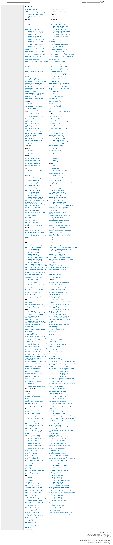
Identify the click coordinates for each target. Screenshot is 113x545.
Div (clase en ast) (53, 264)
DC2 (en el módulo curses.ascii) (33, 160)
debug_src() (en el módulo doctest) (34, 209)
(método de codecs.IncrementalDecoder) (38, 257)
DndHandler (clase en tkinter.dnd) (57, 294)
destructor (51, 41)
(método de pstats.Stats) (58, 489)
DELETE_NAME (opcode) (31, 457)
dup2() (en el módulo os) (55, 507)
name (53, 39)
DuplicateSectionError (54, 510)
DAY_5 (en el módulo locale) (32, 126)
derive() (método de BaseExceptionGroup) (35, 517)
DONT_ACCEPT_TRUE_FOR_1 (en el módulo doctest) (62, 420)
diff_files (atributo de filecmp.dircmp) (58, 121)
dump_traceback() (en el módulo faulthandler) (60, 490)
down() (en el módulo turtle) (56, 452)
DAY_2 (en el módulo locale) (32, 121)
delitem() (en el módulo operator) (33, 485)
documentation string (54, 358)
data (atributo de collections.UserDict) (34, 29)
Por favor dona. (108, 540)
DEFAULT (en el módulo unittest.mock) (35, 317)
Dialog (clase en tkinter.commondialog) (59, 83)
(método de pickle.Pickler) (58, 482)
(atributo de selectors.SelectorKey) (36, 38)
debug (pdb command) (31, 188)
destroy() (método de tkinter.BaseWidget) (59, 24)
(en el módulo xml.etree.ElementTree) (61, 480)
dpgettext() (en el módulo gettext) (57, 453)
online (53, 356)
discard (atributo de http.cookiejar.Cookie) (59, 219)
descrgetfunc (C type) (30, 520)
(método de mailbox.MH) (58, 222)
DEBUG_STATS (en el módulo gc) (33, 210)
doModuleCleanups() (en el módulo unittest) (60, 406)
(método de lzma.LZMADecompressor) (37, 286)
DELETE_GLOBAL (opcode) (32, 455)
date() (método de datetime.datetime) (34, 93)
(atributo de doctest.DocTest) (59, 333)
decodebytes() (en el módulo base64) (34, 271)
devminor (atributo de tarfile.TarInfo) (58, 66)
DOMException (53, 405)
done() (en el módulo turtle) (56, 410)
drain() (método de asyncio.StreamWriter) (59, 455)
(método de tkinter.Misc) (58, 27)
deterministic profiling (54, 59)
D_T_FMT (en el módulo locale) (32, 11)
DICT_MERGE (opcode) (55, 106)
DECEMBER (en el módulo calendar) (34, 225)
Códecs (30, 244)
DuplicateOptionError (54, 509)
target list (30, 480)
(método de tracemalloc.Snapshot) (60, 485)
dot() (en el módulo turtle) (55, 433)
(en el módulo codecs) (33, 249)
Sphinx (108, 543)
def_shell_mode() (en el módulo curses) (35, 307)
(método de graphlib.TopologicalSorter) (62, 416)
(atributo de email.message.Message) (37, 386)
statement (30, 301)
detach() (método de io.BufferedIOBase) (59, 44)
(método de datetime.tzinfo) (59, 467)
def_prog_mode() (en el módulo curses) (35, 306)
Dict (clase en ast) (53, 98)
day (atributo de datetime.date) (33, 115)
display (53, 93)
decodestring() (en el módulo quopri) (34, 274)
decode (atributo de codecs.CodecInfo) (35, 245)
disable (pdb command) (55, 195)
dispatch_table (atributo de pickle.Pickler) (59, 235)
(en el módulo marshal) (57, 475)
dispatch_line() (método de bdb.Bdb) (58, 232)
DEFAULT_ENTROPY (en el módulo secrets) (36, 328)
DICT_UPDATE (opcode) (55, 108)
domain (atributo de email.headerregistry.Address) (61, 368)
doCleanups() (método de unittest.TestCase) (60, 328)
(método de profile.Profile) (58, 204)
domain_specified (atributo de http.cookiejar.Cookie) (62, 383)
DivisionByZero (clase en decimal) (57, 271)
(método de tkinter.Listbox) (35, 442)
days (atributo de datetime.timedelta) (34, 138)
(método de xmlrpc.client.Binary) (36, 260)
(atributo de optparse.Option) (35, 314)
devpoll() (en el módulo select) (56, 71)
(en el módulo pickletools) (58, 190)
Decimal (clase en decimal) (32, 230)
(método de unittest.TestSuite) (35, 198)
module (30, 74)
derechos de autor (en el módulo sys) (34, 515)
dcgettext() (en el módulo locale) (33, 165)
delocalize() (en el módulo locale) (33, 490)
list (52, 242)
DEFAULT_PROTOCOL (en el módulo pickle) (36, 348)
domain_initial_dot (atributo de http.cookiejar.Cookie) (62, 378)
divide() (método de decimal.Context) (58, 266)
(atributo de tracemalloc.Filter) (59, 374)
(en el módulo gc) (56, 198)
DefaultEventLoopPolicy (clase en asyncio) (36, 361)
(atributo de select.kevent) (34, 36)
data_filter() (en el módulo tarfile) (33, 56)
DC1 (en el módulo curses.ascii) (33, 158)
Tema (80, 1)
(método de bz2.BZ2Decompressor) (37, 284)
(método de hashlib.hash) (58, 136)
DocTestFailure (53, 341)
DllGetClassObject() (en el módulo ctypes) (59, 289)
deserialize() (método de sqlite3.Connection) (60, 12)
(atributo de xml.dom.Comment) (36, 41)
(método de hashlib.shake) (58, 138)
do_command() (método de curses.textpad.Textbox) (62, 301)
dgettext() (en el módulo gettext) (57, 74)
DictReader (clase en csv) (55, 116)
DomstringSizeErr (53, 408)
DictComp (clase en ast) (55, 110)
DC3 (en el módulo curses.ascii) (33, 162)
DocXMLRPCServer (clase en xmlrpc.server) (60, 364)
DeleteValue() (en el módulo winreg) (34, 473)
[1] (32, 150)
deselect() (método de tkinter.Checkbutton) (60, 9)
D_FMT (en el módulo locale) (32, 9)
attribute (30, 477)
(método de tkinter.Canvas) (35, 438)
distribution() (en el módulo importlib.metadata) (61, 259)
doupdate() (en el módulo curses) (57, 448)
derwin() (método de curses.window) (34, 519)
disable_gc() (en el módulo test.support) (59, 207)
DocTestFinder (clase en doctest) (57, 343)
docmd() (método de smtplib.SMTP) (58, 329)
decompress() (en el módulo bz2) (33, 277)
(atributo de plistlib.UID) (34, 34)
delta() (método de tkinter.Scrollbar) (34, 494)
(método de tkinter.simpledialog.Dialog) (62, 31)
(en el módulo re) (32, 187)
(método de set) (56, 126)
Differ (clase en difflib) (54, 123)
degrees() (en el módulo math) (32, 403)
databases (27, 68)
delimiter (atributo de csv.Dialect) (33, 483)
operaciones (55, 16)
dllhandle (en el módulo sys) (56, 291)
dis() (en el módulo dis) (55, 188)
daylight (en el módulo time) (32, 135)
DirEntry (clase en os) (54, 172)
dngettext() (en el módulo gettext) (57, 296)
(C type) (54, 43)
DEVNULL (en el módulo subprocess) (58, 69)
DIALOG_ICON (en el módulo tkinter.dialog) (60, 88)
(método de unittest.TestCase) (35, 197)
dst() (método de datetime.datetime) (58, 462)
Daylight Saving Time (30, 136)
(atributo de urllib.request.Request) (36, 39)
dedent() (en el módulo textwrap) (33, 296)
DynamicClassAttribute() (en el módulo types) (60, 514)
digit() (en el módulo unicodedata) (57, 143)
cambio (54, 157)
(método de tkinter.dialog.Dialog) (60, 26)
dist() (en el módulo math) (55, 252)
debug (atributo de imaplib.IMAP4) (34, 178)
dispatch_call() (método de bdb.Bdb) (58, 229)
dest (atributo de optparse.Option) (57, 22)
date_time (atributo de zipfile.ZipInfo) (34, 95)
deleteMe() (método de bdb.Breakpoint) (35, 472)
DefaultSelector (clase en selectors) (34, 373)
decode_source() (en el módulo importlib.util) (36, 269)
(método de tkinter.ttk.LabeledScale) (61, 34)
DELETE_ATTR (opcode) (31, 450)
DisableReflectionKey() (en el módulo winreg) (60, 215)
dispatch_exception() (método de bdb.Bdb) (60, 230)
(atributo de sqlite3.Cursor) (35, 525)
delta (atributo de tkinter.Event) (33, 492)
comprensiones (55, 91)
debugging (28, 217)
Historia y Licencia (99, 537)
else (29, 21)
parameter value (32, 311)
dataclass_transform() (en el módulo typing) (36, 71)
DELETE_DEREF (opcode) (31, 452)
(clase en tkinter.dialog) (57, 84)
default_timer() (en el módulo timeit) (34, 353)
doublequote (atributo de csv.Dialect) (58, 438)
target (29, 478)
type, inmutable (32, 27)
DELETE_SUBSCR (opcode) (32, 458)
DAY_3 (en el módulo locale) (32, 123)
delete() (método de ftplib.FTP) (33, 435)
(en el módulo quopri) (33, 250)
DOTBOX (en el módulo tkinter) (57, 437)
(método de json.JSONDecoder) (36, 259)
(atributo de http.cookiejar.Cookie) (60, 369)
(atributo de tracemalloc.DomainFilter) (61, 373)
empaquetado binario (33, 113)
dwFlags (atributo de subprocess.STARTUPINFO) (61, 512)
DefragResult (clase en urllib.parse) (34, 400)
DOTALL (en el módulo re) (55, 435)
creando (54, 160)
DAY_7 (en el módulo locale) (32, 130)
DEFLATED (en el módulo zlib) (32, 396)
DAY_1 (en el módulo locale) (32, 120)
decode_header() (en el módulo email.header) (36, 264)
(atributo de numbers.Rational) (35, 500)
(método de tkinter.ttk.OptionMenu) (60, 36)
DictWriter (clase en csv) (55, 118)
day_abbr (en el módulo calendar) (33, 131)
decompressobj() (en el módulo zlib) (34, 289)
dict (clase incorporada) (55, 101)
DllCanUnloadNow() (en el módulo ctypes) (59, 287)
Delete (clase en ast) (30, 433)
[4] (62, 115)
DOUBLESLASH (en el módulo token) (58, 440)
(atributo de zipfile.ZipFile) (34, 183)
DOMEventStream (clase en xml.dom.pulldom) (60, 403)
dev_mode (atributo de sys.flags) (57, 61)
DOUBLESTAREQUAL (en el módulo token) (59, 445)
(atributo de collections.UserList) (36, 31)
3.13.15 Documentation (36, 1)
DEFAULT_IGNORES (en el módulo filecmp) (35, 338)
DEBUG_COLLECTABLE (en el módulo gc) (35, 204)
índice (110, 1)
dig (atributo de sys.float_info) (56, 133)
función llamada (32, 390)
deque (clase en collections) (32, 507)
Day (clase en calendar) (31, 118)
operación (54, 21)
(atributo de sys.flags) (33, 182)
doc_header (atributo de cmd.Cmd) (58, 317)
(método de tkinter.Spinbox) (35, 445)
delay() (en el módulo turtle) (32, 423)
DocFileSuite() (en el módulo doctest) (58, 323)
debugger (27, 214)
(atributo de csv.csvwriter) (58, 79)
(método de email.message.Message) (37, 418)
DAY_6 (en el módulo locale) (32, 128)
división (51, 272)
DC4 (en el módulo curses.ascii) (33, 163)
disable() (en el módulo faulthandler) (58, 197)
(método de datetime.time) (58, 463)
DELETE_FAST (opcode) (31, 453)
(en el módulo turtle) (33, 405)
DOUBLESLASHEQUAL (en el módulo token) (60, 442)
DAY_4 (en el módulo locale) (32, 125)
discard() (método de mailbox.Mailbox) (59, 220)
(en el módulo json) (56, 473)
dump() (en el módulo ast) (55, 472)
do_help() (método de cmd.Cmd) (57, 311)
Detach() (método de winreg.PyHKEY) (58, 53)
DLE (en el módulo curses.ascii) (57, 284)
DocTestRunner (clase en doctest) (57, 346)
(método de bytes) (32, 254)
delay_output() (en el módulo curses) (34, 425)
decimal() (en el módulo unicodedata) (34, 232)
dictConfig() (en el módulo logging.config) (59, 111)
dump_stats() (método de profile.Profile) (59, 487)
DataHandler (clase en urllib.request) (34, 90)
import (29, 240)
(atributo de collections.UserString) (36, 32)
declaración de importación (35, 170)
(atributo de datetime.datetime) (36, 116)
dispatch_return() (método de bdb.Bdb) (59, 234)
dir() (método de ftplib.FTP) (56, 150)
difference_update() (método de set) (58, 128)
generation (54, 354)
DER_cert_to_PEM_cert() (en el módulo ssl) (36, 514)
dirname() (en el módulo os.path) (57, 173)
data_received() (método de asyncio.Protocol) (36, 61)
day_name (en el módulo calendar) (33, 133)
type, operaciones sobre (58, 96)
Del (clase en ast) (29, 411)
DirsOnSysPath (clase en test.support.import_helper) (62, 182)
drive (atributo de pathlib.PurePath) (58, 457)
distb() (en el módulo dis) (55, 255)
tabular (29, 24)
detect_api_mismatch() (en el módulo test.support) (61, 56)
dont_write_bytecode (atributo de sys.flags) (60, 421)
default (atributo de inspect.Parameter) (35, 312)
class (29, 393)
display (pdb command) (55, 245)
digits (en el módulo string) (56, 145)
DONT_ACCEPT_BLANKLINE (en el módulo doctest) (62, 418)
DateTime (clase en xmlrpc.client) (33, 110)
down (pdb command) (54, 450)
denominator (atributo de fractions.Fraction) (36, 499)
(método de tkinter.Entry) (34, 440)
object (53, 95)
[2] (35, 150)
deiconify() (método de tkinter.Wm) (34, 406)
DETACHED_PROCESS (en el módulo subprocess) (61, 54)
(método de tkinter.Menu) (34, 443)
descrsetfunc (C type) (30, 529)
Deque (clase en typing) (31, 509)
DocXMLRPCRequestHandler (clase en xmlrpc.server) (62, 363)
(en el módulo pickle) (57, 477)
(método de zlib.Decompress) (35, 287)
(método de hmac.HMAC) (58, 140)
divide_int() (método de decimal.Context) (59, 267)
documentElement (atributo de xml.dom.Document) (62, 361)
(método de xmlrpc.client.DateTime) (37, 262)
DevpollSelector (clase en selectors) (58, 73)
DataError (27, 76)
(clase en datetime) (33, 108)
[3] (38, 410)
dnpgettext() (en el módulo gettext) (58, 297)
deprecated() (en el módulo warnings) (34, 502)
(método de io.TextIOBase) (58, 46)
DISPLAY (51, 237)
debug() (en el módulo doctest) (33, 190)
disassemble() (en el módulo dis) (57, 217)
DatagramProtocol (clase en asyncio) (34, 83)
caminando (54, 158)
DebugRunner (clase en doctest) (33, 224)
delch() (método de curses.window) (34, 430)
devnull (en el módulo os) (55, 68)
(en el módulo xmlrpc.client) (59, 500)
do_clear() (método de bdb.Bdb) (57, 299)
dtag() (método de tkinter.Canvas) (57, 468)
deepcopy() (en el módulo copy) (33, 297)
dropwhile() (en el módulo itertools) (58, 460)
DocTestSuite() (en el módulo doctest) (58, 348)
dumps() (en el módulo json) (56, 494)
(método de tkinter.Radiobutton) (60, 11)
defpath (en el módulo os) (31, 398)
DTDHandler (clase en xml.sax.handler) (58, 470)
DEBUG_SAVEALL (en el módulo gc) (34, 207)
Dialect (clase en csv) (54, 81)
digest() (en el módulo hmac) (56, 135)
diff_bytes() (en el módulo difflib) (57, 120)
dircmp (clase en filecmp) (55, 151)
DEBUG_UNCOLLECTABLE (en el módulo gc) (36, 212)
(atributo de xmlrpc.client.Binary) (36, 48)
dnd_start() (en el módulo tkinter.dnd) (58, 292)
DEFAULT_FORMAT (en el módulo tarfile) (35, 336)
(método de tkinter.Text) (34, 195)
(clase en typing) (56, 100)
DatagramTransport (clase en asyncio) (34, 88)
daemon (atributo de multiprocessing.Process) (36, 12)
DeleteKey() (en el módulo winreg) (33, 467)
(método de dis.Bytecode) (58, 192)
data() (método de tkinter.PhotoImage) (35, 51)
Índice (43, 1)
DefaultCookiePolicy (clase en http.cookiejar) (36, 356)
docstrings (51, 334)
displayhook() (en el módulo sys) (57, 250)
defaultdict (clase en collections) (33, 358)
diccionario (54, 240)
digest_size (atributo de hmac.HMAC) (58, 141)
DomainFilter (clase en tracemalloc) (58, 385)
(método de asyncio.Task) (58, 413)
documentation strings (54, 359)
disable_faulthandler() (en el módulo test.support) (61, 205)
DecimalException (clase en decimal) (34, 234)
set (52, 244)
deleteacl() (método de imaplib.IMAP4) (35, 460)
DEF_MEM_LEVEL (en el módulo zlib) (34, 304)
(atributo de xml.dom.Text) (34, 46)
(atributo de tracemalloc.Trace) (59, 376)
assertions (30, 219)
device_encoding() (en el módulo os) (58, 63)
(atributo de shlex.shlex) (34, 180)
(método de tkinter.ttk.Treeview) (36, 448)
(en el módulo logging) (33, 192)
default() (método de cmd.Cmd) (33, 319)
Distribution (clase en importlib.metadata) (59, 257)
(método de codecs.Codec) (35, 255)
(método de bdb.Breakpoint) (59, 202)
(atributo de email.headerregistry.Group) (62, 249)
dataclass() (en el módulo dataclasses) (35, 69)
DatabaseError (29, 66)
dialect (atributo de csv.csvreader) (57, 78)
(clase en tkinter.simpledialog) (59, 86)
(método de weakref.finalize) (59, 51)
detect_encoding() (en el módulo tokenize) (59, 58)
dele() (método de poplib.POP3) (33, 432)
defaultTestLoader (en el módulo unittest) (35, 374)
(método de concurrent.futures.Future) (61, 415)
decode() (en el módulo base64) (33, 247)
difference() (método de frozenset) (58, 125)
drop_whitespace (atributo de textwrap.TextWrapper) (62, 458)
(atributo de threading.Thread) (35, 14)
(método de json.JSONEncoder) (36, 321)
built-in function (32, 421)
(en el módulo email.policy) (34, 316)
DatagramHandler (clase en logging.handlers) (36, 81)
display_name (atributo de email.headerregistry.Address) (63, 247)
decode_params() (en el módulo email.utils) (36, 266)
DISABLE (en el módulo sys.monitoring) (59, 193)
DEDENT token (29, 294)
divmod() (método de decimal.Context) (59, 282)
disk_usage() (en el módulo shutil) (57, 227)
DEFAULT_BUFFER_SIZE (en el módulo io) (35, 323)
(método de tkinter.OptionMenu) (60, 29)
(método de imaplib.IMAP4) (35, 437)
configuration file (32, 215)
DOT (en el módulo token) (55, 432)
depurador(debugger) (30, 505)
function (30, 395)
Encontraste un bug (107, 542)
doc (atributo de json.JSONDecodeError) (59, 316)
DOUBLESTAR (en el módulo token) (58, 443)
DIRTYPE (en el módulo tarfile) (56, 183)
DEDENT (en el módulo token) (32, 292)
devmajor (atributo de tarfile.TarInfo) (58, 64)
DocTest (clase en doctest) (56, 339)
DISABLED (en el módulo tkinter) (57, 214)
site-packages (55, 168)
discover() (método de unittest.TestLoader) (60, 225)
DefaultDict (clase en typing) (32, 359)
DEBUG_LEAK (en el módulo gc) (33, 205)
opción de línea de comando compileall (61, 167)
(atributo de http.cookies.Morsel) (60, 371)
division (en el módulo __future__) (57, 269)
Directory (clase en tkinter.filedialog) (58, 170)
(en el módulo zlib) (32, 282)
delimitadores (28, 482)
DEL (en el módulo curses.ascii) (33, 413)
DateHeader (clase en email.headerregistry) (36, 100)
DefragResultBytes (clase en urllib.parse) (35, 401)
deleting (54, 165)
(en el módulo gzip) (33, 279)
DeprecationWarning (30, 504)
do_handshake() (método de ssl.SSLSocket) (60, 306)
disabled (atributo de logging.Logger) (58, 212)
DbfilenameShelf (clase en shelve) (33, 140)
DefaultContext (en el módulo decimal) (35, 354)
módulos (106, 1)
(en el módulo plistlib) (57, 478)
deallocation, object (30, 177)
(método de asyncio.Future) (59, 411)
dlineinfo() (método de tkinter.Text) (58, 286)
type (29, 26)
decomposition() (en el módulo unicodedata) (36, 276)
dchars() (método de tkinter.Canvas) (34, 167)
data (26, 22)
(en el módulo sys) (56, 423)
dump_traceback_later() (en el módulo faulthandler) (62, 492)
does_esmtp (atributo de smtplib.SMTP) (59, 366)
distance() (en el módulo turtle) (57, 254)
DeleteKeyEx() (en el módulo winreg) (34, 468)
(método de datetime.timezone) (60, 465)
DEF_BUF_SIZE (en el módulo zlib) (33, 302)
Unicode (30, 64)
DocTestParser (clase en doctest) (57, 344)
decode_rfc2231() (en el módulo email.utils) (36, 267)
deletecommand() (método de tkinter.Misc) (36, 462)
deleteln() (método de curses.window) (34, 470)
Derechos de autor (92, 534)
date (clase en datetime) (31, 91)
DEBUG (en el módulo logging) (33, 185)
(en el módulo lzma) (33, 281)
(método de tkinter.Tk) (57, 32)
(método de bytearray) (33, 252)
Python (4, 1)
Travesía (54, 162)
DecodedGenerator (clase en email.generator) (36, 272)
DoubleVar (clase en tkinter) (56, 447)
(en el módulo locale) (57, 76)
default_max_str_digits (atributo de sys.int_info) (37, 343)
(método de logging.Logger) (35, 193)
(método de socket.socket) (58, 48)
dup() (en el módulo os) (55, 504)
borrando (54, 155)
